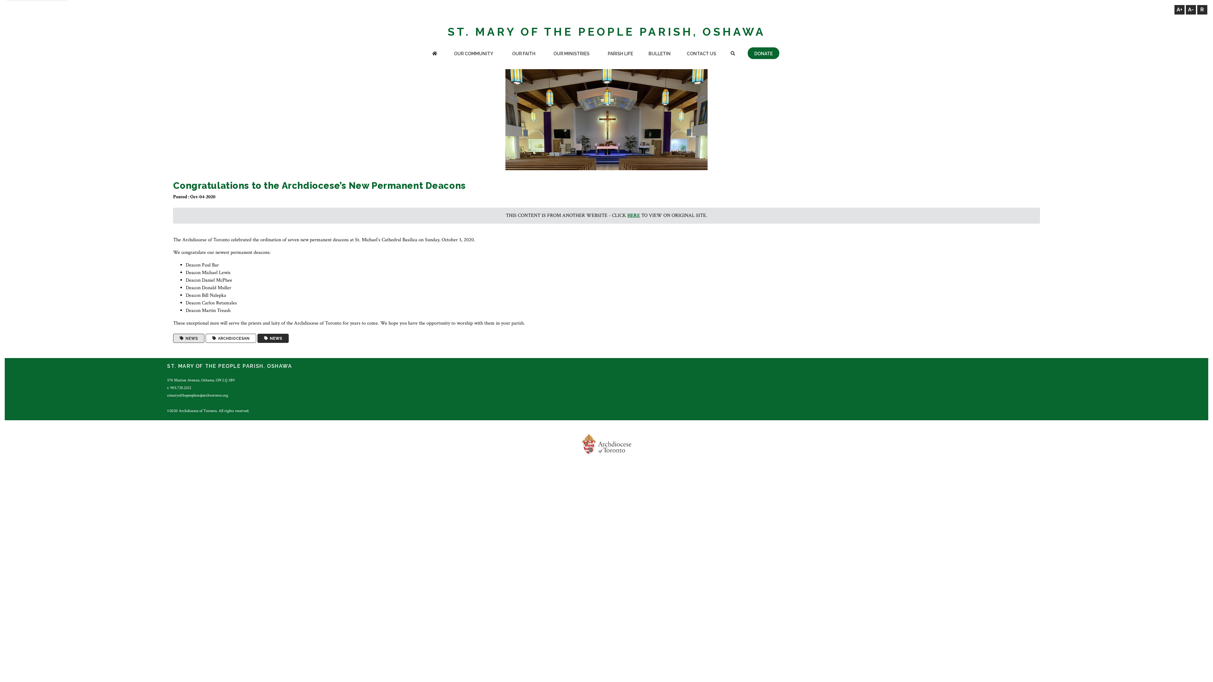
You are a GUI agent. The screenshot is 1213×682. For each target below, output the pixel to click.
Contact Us (701, 53)
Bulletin (660, 53)
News (191, 338)
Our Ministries (571, 53)
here (633, 215)
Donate (763, 53)
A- (1191, 10)
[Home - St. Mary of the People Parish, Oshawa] (434, 54)
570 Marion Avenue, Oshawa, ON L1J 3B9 (201, 380)
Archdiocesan (233, 338)
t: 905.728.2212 (179, 387)
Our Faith (523, 53)
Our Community (473, 53)
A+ (1179, 10)
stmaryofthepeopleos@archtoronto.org (197, 395)
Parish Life (620, 53)
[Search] (732, 54)
